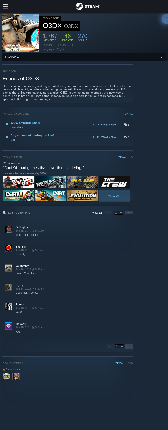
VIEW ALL (128, 114)
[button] (68, 124)
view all (97, 212)
